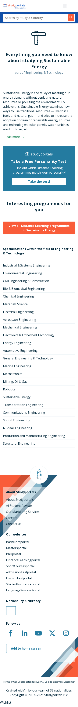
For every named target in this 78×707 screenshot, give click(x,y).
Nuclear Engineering (17, 428)
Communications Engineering (24, 412)
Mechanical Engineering (20, 327)
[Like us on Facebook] (10, 633)
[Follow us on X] (52, 633)
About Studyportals (20, 500)
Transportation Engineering (23, 405)
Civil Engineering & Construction (26, 281)
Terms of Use (10, 681)
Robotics (9, 389)
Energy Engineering (17, 343)
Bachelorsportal (17, 542)
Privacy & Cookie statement (48, 681)
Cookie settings (26, 681)
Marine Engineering (17, 366)
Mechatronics (12, 374)
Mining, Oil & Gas (15, 381)
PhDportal (13, 554)
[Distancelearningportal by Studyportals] (15, 6)
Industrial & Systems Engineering (26, 265)
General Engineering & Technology (28, 358)
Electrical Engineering (18, 312)
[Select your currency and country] (11, 610)
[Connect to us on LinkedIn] (24, 633)
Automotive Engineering (20, 350)
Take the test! (39, 181)
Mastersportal (16, 548)
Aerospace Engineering (19, 320)
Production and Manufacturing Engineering (34, 436)
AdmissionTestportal (21, 572)
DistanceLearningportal (23, 560)
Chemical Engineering (18, 296)
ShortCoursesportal (20, 566)
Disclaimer (69, 681)
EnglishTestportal (19, 578)
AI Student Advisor (19, 506)
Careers (11, 518)
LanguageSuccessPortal (23, 590)
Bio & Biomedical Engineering (24, 289)
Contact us (13, 524)
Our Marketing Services (23, 512)
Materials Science (15, 304)
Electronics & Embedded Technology (28, 335)
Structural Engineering (19, 443)
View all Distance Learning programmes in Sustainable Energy (39, 228)
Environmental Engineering (22, 273)
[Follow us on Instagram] (65, 633)
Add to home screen (26, 648)
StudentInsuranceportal (23, 584)
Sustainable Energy (16, 397)
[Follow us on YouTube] (38, 633)
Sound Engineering (16, 420)
